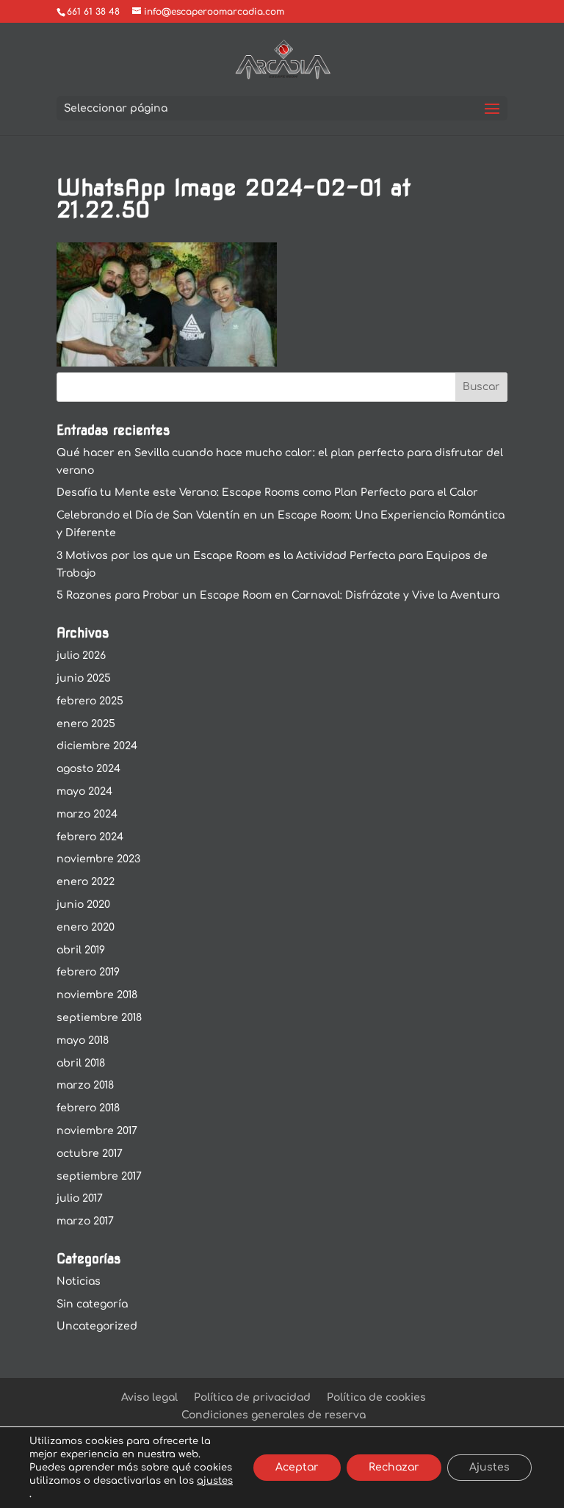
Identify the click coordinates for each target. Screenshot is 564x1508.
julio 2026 (81, 655)
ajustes (215, 1481)
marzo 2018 (85, 1085)
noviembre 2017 (97, 1130)
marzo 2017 (85, 1221)
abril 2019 (81, 950)
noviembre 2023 (98, 859)
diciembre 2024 (97, 745)
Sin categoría (92, 1304)
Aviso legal (149, 1397)
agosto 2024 (88, 768)
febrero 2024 (90, 837)
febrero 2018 (88, 1108)
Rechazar (394, 1467)
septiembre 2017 (99, 1176)
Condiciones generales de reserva (273, 1415)
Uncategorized (97, 1326)
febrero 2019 (88, 972)
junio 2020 (83, 904)
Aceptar (297, 1467)
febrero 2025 (90, 701)
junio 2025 (84, 678)
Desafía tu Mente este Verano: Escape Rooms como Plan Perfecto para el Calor (267, 492)
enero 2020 (86, 927)
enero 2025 (86, 723)
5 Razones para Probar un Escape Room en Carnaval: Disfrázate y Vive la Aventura (278, 595)
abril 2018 (81, 1063)
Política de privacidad (252, 1397)
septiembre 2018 (99, 1017)
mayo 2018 (83, 1040)
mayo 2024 (84, 791)
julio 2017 (80, 1198)
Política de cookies (376, 1397)
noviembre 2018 (97, 994)
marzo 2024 (87, 814)
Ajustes (489, 1467)
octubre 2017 (90, 1153)
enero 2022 (86, 881)
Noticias (79, 1281)
